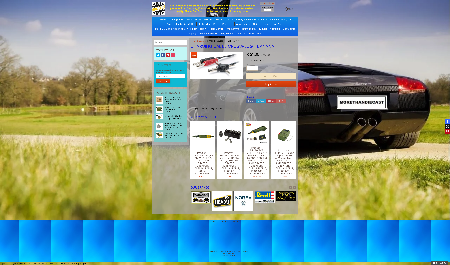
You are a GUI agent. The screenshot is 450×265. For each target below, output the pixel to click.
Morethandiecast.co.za (228, 251)
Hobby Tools (198, 29)
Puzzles (228, 24)
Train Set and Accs (272, 24)
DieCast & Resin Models (219, 20)
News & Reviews (208, 33)
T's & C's (241, 33)
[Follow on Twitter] (447, 126)
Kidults (263, 28)
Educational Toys (281, 20)
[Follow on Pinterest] (447, 131)
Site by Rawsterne (228, 253)
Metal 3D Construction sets (171, 29)
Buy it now (271, 84)
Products (200, 41)
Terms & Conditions (229, 221)
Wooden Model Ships (247, 24)
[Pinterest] (168, 55)
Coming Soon (176, 19)
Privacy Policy (256, 33)
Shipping (191, 33)
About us (275, 28)
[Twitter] (158, 55)
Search (215, 221)
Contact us (289, 28)
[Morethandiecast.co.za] (158, 8)
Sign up (271, 3)
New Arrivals (194, 19)
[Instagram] (173, 55)
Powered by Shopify (228, 255)
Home (162, 19)
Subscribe (163, 81)
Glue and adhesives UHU (181, 24)
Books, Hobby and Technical (251, 19)
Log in (263, 3)
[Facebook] (163, 55)
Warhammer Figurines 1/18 (241, 28)
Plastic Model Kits (209, 24)
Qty (248, 64)
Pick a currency (267, 7)
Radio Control (216, 28)
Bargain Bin (226, 33)
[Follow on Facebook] (447, 121)
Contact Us (440, 263)
